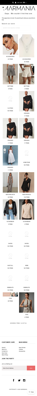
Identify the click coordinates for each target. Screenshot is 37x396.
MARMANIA (24, 389)
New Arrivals (22, 347)
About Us (4, 349)
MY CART (21, 2)
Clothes (21, 349)
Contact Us (4, 351)
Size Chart (4, 353)
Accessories (22, 351)
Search (4, 347)
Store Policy (5, 355)
